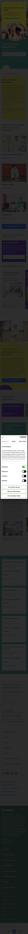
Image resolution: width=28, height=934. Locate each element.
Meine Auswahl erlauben (14, 491)
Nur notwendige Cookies (14, 495)
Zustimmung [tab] (5, 441)
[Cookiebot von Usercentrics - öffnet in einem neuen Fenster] (20, 437)
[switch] (24, 471)
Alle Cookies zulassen (14, 487)
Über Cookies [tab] (22, 441)
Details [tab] (14, 441)
